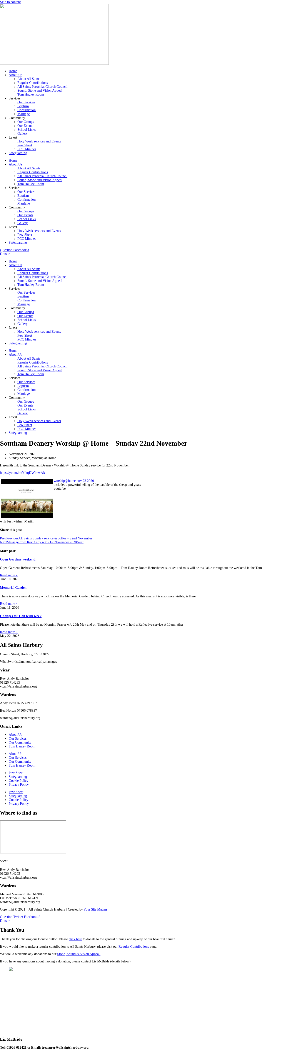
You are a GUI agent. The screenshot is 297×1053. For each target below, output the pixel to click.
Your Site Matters (95, 909)
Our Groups (25, 122)
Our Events (25, 125)
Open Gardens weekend (17, 559)
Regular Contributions (32, 82)
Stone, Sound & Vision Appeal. (78, 954)
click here (75, 939)
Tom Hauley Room (30, 94)
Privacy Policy (19, 784)
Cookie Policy (18, 780)
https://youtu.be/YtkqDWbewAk (22, 472)
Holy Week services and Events (39, 141)
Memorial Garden (13, 587)
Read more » (9, 575)
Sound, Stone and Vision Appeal (39, 90)
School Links (26, 129)
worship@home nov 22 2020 (74, 481)
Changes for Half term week (21, 616)
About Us (15, 75)
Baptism (23, 106)
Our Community (20, 742)
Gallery (22, 133)
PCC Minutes (26, 149)
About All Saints (28, 79)
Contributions (139, 946)
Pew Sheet (24, 145)
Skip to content (10, 2)
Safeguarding (18, 153)
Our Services (26, 102)
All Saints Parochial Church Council (42, 86)
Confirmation (26, 110)
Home (13, 71)
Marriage (23, 114)
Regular (124, 946)
